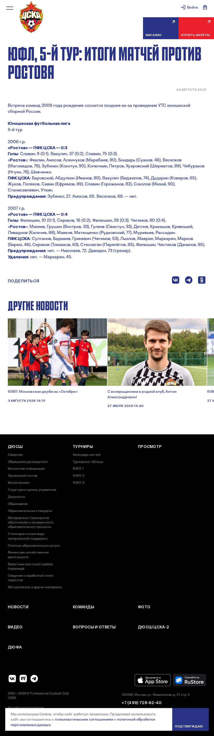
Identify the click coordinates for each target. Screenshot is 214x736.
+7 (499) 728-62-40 (142, 702)
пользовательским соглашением (84, 719)
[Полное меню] (9, 8)
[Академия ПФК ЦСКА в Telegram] (34, 678)
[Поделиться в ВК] (175, 281)
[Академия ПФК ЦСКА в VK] (12, 678)
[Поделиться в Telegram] (188, 281)
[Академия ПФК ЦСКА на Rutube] (23, 678)
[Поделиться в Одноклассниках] (201, 281)
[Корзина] (205, 7)
